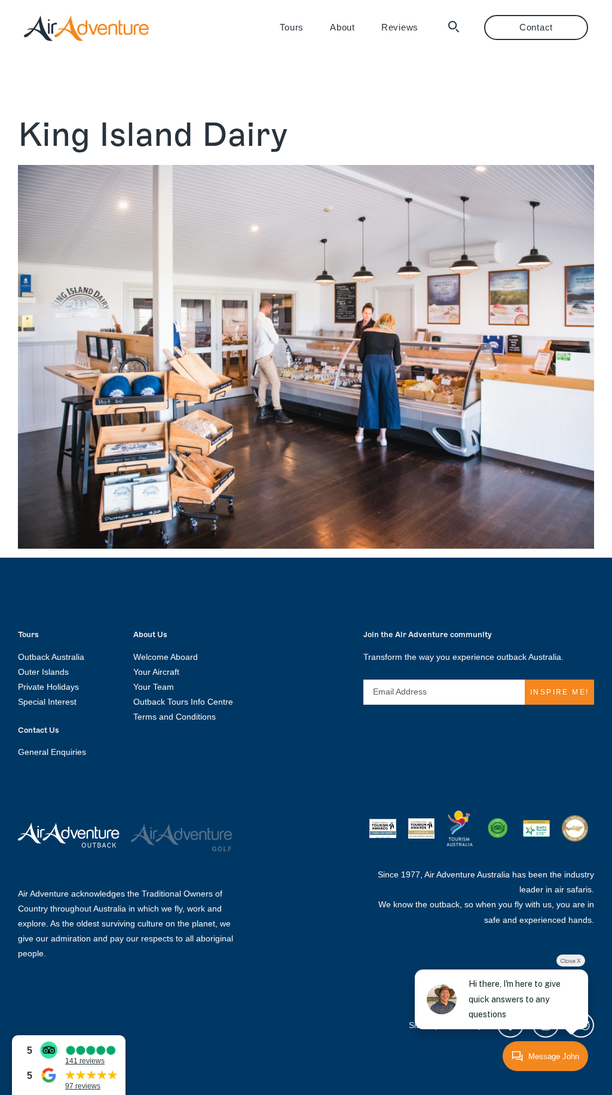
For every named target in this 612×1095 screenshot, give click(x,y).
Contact (536, 27)
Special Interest (47, 701)
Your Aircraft (156, 672)
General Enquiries (52, 752)
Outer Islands (43, 672)
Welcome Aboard (165, 657)
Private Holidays (48, 687)
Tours (292, 27)
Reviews (399, 27)
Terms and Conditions (174, 716)
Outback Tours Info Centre (183, 701)
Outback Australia (51, 657)
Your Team (153, 687)
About (342, 27)
